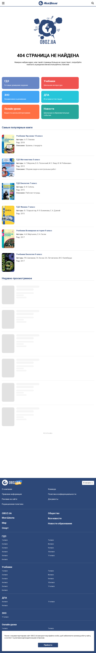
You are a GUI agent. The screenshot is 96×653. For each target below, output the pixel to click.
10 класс (51, 552)
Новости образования (60, 523)
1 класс (5, 540)
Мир (4, 523)
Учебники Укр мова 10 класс (29, 136)
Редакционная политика (12, 504)
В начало (87, 483)
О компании (7, 489)
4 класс (5, 552)
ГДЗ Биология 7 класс (26, 183)
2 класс (5, 544)
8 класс (51, 544)
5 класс (5, 555)
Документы (53, 499)
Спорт (5, 528)
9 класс (51, 548)
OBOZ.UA (7, 513)
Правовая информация (12, 494)
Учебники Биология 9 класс (29, 254)
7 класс (51, 540)
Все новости (55, 518)
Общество (54, 513)
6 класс (5, 559)
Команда (52, 489)
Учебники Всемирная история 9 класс (34, 231)
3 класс (5, 548)
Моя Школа (8, 517)
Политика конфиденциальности (62, 494)
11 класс (51, 555)
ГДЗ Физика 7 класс (25, 207)
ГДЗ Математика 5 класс (28, 159)
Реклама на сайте (9, 499)
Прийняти (48, 645)
